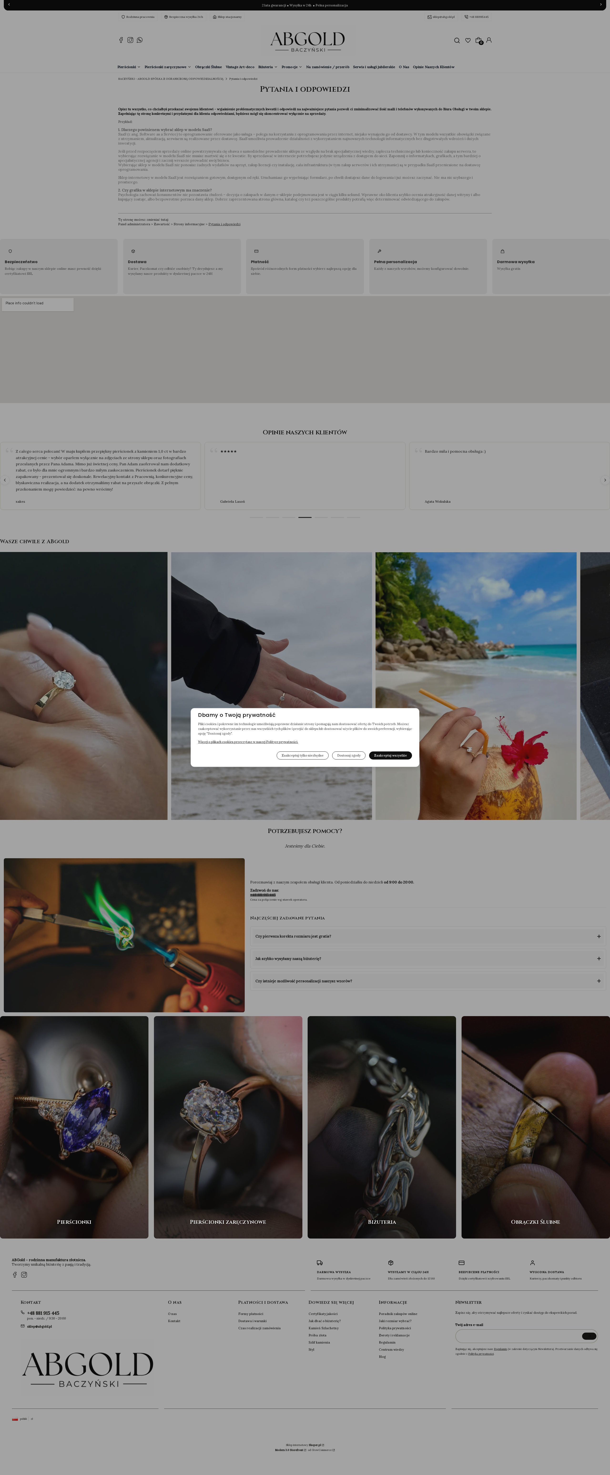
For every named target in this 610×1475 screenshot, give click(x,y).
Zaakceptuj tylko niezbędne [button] (303, 755)
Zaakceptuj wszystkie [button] (390, 755)
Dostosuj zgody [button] (349, 755)
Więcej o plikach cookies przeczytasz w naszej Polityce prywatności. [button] (248, 742)
